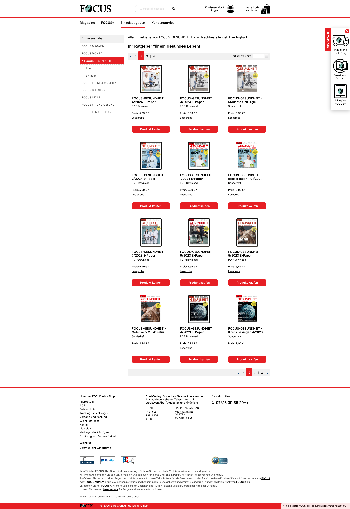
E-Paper (91, 75)
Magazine (87, 23)
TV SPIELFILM (183, 418)
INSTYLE (151, 411)
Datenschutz (87, 409)
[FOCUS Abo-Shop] (104, 8)
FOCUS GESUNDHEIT (97, 60)
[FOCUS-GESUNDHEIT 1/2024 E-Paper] (199, 168)
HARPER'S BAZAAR (187, 407)
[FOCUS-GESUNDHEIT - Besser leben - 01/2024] (247, 168)
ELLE (149, 419)
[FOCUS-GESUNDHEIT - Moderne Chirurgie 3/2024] (247, 92)
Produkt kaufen (151, 129)
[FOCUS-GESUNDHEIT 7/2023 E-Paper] (151, 245)
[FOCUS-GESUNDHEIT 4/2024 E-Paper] (151, 92)
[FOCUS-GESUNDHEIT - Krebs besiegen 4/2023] (247, 322)
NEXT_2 (159, 57)
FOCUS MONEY (92, 53)
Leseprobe (138, 117)
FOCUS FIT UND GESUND (98, 104)
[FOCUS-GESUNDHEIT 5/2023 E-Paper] (247, 245)
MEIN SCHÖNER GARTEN (185, 413)
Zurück (130, 57)
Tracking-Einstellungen (94, 413)
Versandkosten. (337, 505)
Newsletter (87, 428)
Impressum (87, 401)
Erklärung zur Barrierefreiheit (98, 436)
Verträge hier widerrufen (95, 447)
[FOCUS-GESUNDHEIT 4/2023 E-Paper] (199, 322)
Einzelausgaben (133, 23)
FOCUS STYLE (91, 97)
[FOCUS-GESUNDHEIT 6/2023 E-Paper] (199, 245)
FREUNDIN (152, 415)
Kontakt (84, 424)
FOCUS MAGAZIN (93, 46)
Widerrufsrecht (89, 420)
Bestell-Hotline (221, 396)
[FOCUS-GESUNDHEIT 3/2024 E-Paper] (199, 92)
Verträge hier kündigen (94, 432)
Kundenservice (162, 23)
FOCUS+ (107, 23)
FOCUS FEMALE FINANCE (98, 112)
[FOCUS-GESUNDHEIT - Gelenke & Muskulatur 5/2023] (151, 322)
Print (89, 68)
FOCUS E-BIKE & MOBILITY (99, 82)
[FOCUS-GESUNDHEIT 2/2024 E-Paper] (151, 168)
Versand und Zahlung (93, 416)
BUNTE (150, 407)
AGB (82, 405)
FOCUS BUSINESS (93, 90)
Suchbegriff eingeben (151, 8)
